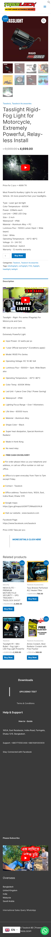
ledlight (14, 269)
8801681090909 (36, 743)
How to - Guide (25, 721)
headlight (6, 269)
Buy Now (19, 255)
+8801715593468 (19, 743)
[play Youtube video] (25, 167)
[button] (48, 3)
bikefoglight (13, 266)
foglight (36, 266)
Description (8, 281)
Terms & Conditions (25, 703)
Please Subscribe (11, 838)
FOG (30, 266)
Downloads (25, 680)
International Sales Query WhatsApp (19, 910)
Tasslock (7, 103)
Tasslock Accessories (21, 103)
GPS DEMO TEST (28, 691)
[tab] (25, 281)
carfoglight (23, 266)
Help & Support (13, 712)
